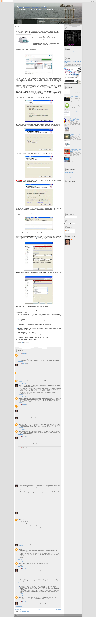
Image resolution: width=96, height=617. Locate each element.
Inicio (39, 609)
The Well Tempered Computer (71, 177)
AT (18, 319)
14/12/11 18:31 (20, 427)
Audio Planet (68, 173)
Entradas (67, 230)
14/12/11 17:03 (20, 381)
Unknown (24, 517)
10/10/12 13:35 (20, 481)
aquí (54, 51)
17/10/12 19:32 (20, 545)
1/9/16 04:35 (20, 599)
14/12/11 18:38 (20, 445)
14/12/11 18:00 (20, 407)
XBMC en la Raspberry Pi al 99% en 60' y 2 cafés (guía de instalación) (75, 150)
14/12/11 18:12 (20, 420)
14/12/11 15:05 (20, 361)
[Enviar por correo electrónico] (24, 342)
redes (22, 344)
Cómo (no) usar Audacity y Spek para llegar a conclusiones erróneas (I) (75, 119)
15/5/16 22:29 (20, 593)
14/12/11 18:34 (20, 434)
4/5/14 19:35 (20, 582)
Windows (24, 344)
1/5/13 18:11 (20, 571)
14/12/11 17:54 (20, 402)
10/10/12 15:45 (20, 515)
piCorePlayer (68, 174)
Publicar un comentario (18, 606)
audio (73, 51)
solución (59, 42)
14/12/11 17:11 (20, 394)
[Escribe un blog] (25, 342)
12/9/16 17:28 (20, 604)
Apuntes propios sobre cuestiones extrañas (32, 7)
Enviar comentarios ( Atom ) (24, 611)
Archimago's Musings (69, 172)
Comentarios (68, 232)
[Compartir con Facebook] (28, 342)
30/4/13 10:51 (20, 559)
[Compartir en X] (27, 342)
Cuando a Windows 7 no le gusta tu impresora (25, 28)
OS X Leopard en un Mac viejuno (75, 157)
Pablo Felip (24, 363)
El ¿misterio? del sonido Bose (75, 89)
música (79, 53)
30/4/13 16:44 (20, 566)
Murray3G (24, 353)
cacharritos (77, 51)
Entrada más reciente (18, 609)
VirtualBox (50, 325)
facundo (23, 595)
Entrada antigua (58, 609)
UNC (36, 237)
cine (80, 51)
